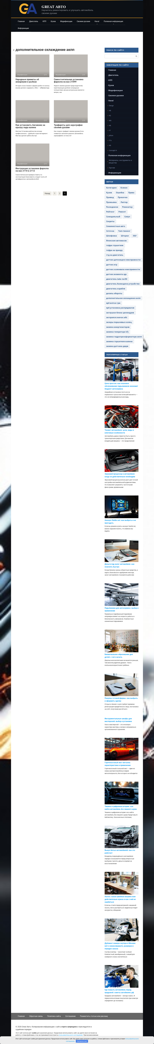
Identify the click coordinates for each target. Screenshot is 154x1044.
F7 (110, 130)
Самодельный (113, 216)
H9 (110, 145)
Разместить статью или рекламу (94, 1016)
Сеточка (110, 231)
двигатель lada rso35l (116, 279)
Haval (97, 21)
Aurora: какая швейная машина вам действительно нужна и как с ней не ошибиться (120, 899)
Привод (110, 197)
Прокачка (123, 197)
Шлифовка (111, 235)
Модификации (66, 21)
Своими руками (83, 21)
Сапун (127, 216)
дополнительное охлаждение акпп (123, 298)
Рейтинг (110, 211)
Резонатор (127, 207)
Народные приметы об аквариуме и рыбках (27, 80)
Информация (23, 28)
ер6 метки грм (113, 303)
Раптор (124, 202)
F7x (110, 140)
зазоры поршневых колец (119, 322)
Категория (111, 187)
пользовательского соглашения (71, 1035)
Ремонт (122, 211)
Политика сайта (54, 1016)
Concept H (113, 150)
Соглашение (70, 1016)
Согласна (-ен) (82, 1041)
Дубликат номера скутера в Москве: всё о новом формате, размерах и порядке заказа (120, 946)
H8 (110, 110)
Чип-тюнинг (124, 231)
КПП (44, 21)
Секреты (110, 221)
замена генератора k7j (117, 332)
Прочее (112, 168)
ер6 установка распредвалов (120, 308)
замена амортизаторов (117, 327)
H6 (110, 125)
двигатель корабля (115, 288)
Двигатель (33, 21)
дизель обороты (114, 293)
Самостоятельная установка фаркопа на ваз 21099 (68, 80)
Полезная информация (113, 21)
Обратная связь (36, 1016)
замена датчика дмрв (117, 346)
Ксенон (124, 187)
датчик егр (111, 264)
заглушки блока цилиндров (120, 312)
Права (131, 192)
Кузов (53, 21)
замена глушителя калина (119, 341)
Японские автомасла (116, 240)
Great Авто (54, 6)
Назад (47, 193)
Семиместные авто (115, 226)
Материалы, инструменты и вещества (120, 161)
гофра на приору (114, 250)
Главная (21, 21)
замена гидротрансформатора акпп (124, 336)
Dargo (111, 105)
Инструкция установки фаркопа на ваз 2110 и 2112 (32, 169)
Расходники (112, 207)
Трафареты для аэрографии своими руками (68, 126)
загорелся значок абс (116, 317)
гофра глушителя (114, 245)
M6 (110, 120)
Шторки (125, 235)
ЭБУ (135, 235)
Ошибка (120, 192)
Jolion (111, 135)
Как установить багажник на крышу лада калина (30, 126)
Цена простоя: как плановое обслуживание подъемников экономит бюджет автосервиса (121, 386)
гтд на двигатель (114, 255)
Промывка (111, 202)
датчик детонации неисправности (123, 260)
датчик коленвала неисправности (123, 269)
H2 (110, 115)
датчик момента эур (116, 274)
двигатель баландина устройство (123, 284)
